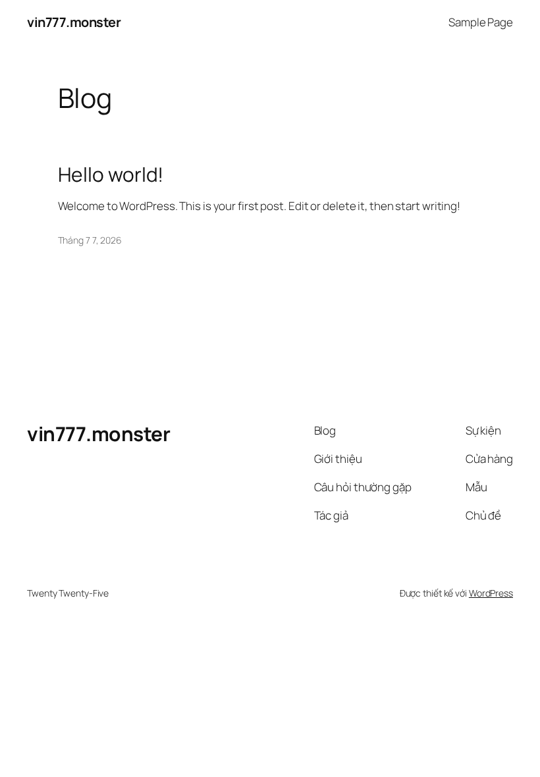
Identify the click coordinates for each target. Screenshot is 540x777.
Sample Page (480, 22)
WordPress (491, 593)
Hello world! (111, 174)
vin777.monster (74, 22)
